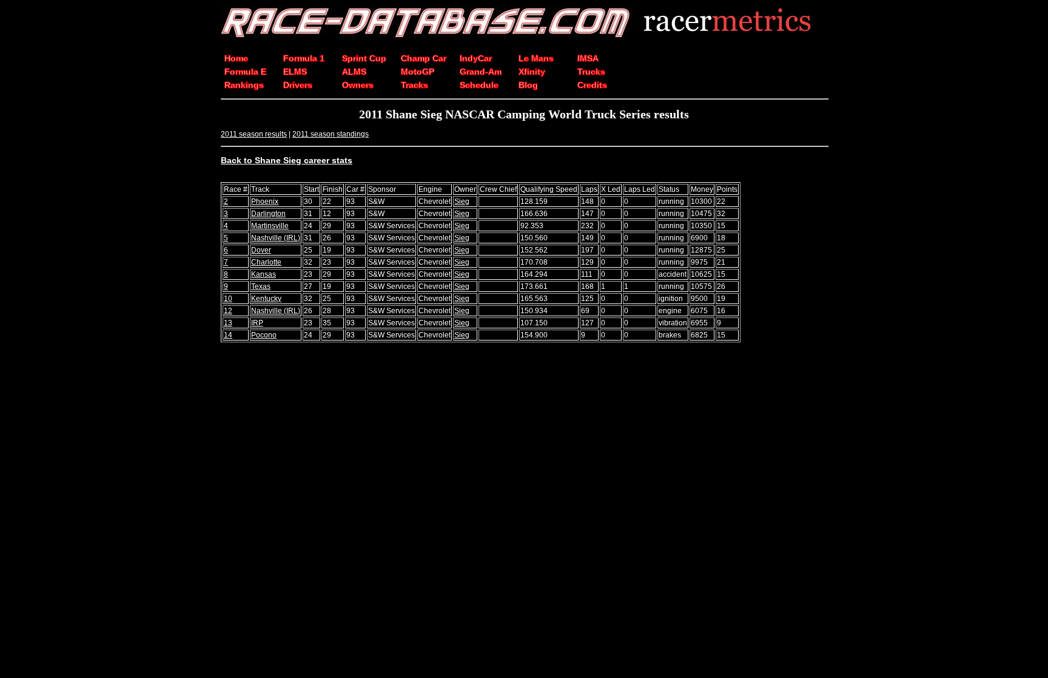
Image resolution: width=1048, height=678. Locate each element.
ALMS (354, 71)
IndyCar (476, 58)
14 (228, 335)
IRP (257, 323)
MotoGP (417, 71)
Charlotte (266, 262)
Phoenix (264, 201)
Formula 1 (303, 58)
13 (228, 323)
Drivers (297, 85)
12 (228, 311)
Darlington (268, 213)
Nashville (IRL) (275, 238)
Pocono (264, 335)
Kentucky (266, 298)
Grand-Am (481, 71)
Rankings (244, 85)
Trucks (591, 71)
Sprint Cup (364, 58)
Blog (528, 85)
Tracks (414, 85)
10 (228, 298)
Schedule (479, 85)
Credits (592, 85)
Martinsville (270, 226)
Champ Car (423, 58)
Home (236, 58)
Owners (358, 85)
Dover (261, 250)
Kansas (263, 274)
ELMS (295, 71)
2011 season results (254, 134)
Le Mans (536, 58)
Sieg (461, 201)
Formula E (245, 71)
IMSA (588, 58)
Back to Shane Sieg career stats (286, 160)
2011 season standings (330, 134)
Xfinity (532, 71)
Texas (260, 286)
